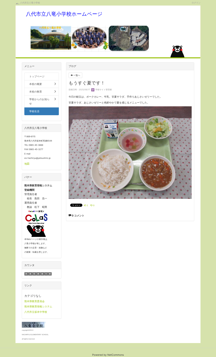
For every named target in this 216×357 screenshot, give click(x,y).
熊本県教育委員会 (34, 301)
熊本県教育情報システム (38, 306)
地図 (26, 163)
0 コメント (77, 215)
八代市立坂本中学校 (35, 311)
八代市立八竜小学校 (30, 2)
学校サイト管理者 (103, 89)
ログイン (196, 2)
